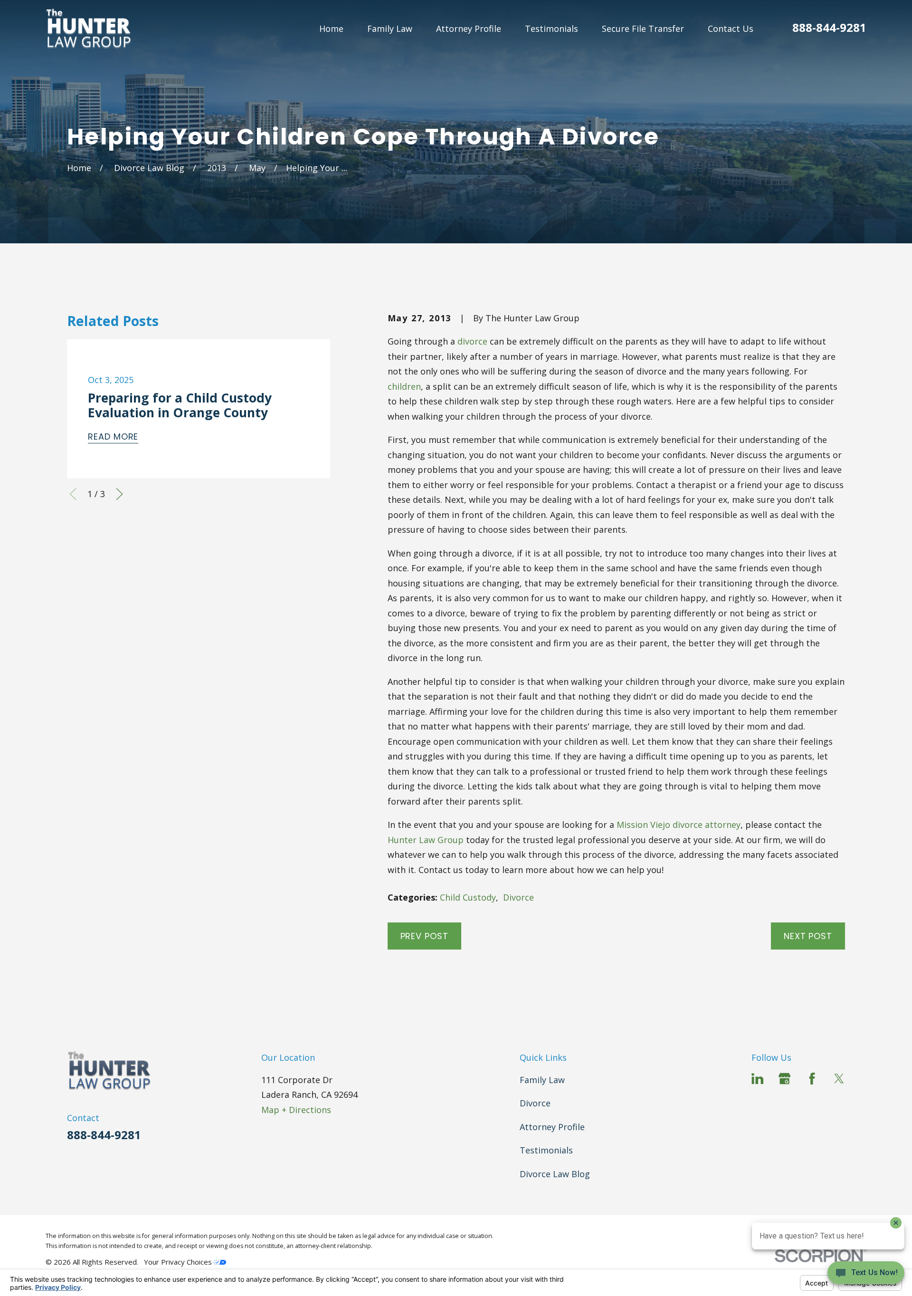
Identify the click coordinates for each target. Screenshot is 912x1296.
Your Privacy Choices (179, 1262)
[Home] (89, 29)
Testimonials (546, 1150)
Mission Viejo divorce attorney (679, 824)
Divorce (518, 897)
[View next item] (119, 494)
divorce (472, 341)
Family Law (542, 1079)
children (404, 386)
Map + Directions (296, 1109)
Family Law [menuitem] (389, 28)
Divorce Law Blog (555, 1174)
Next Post (808, 936)
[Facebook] (812, 1079)
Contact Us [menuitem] (730, 28)
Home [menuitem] (331, 28)
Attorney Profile (552, 1127)
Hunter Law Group (426, 839)
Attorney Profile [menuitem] (468, 28)
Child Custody (468, 897)
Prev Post (424, 936)
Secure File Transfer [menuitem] (643, 28)
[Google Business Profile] (784, 1079)
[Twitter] (839, 1079)
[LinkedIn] (757, 1079)
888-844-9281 (829, 27)
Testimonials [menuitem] (551, 28)
